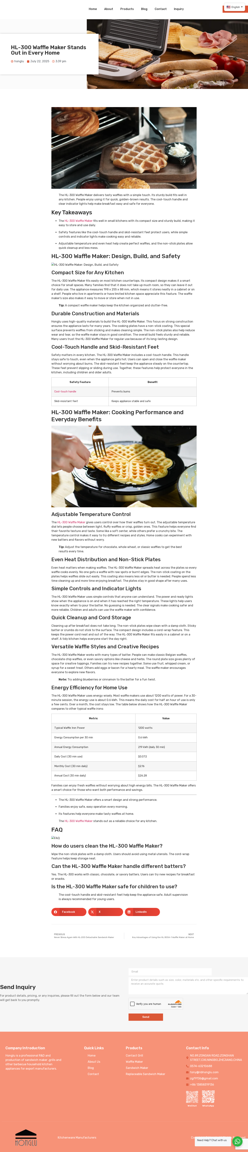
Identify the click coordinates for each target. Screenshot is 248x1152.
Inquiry (179, 9)
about (108, 9)
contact (161, 9)
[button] (68, 912)
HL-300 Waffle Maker (79, 221)
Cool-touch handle (65, 391)
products (127, 9)
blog (144, 9)
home (93, 9)
